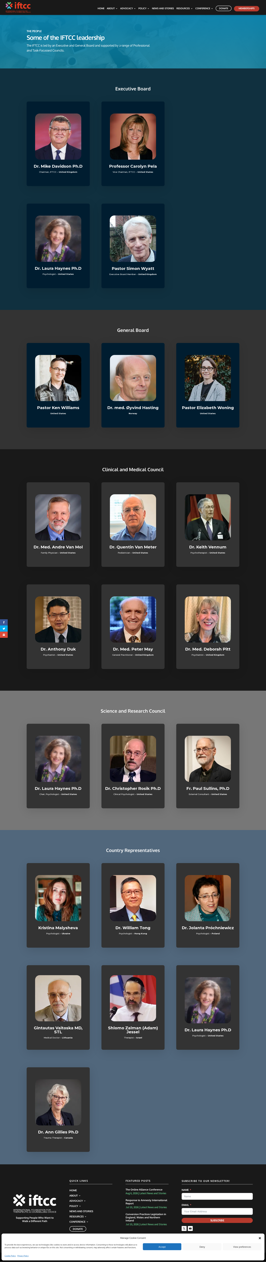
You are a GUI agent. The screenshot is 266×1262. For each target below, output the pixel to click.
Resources (183, 8)
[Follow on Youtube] (190, 1228)
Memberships (247, 8)
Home (101, 8)
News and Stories (163, 8)
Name (185, 1189)
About (111, 8)
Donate (223, 8)
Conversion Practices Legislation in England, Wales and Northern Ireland (146, 1217)
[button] (259, 1238)
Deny (202, 1246)
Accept (162, 1246)
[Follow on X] (184, 1228)
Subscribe (217, 1220)
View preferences (242, 1246)
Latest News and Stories (152, 1193)
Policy (142, 8)
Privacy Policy (23, 1256)
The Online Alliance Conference (144, 1189)
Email (185, 1204)
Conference (202, 8)
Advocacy (126, 8)
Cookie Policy (10, 1256)
